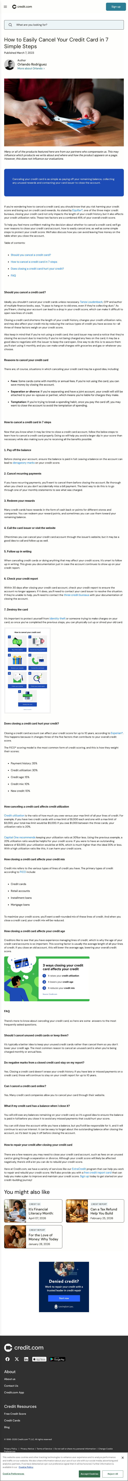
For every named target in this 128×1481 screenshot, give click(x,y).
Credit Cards (12, 1420)
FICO (23, 872)
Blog (7, 1427)
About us (9, 1379)
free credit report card (98, 1172)
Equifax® (77, 210)
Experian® (117, 733)
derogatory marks (24, 462)
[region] (64, 1466)
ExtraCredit (79, 1169)
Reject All (113, 1473)
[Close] (122, 1457)
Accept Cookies (89, 1473)
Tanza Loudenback (91, 302)
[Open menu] (5, 7)
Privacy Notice (27, 1448)
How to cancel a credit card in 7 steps (34, 262)
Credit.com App (14, 1392)
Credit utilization (14, 815)
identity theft (58, 618)
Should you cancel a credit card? (31, 255)
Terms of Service (44, 1448)
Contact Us (11, 1386)
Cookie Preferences (13, 1473)
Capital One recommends (20, 837)
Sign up (84, 1176)
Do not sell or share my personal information (75, 1448)
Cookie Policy (26, 1467)
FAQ (13, 275)
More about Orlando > (31, 68)
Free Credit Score (15, 1414)
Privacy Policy (10, 1448)
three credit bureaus (76, 595)
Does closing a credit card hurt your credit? (37, 268)
